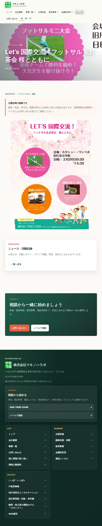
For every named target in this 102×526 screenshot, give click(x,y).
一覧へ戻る (16, 264)
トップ (9, 12)
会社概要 (19, 12)
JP (22, 18)
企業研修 (42, 12)
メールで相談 (40, 328)
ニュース (79, 12)
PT (30, 18)
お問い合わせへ (19, 328)
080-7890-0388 (19, 407)
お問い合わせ (12, 18)
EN (26, 18)
